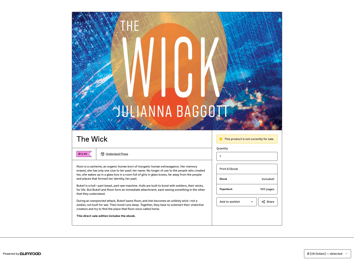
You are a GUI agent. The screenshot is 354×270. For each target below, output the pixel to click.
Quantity (222, 148)
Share (270, 201)
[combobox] (236, 201)
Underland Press (117, 154)
